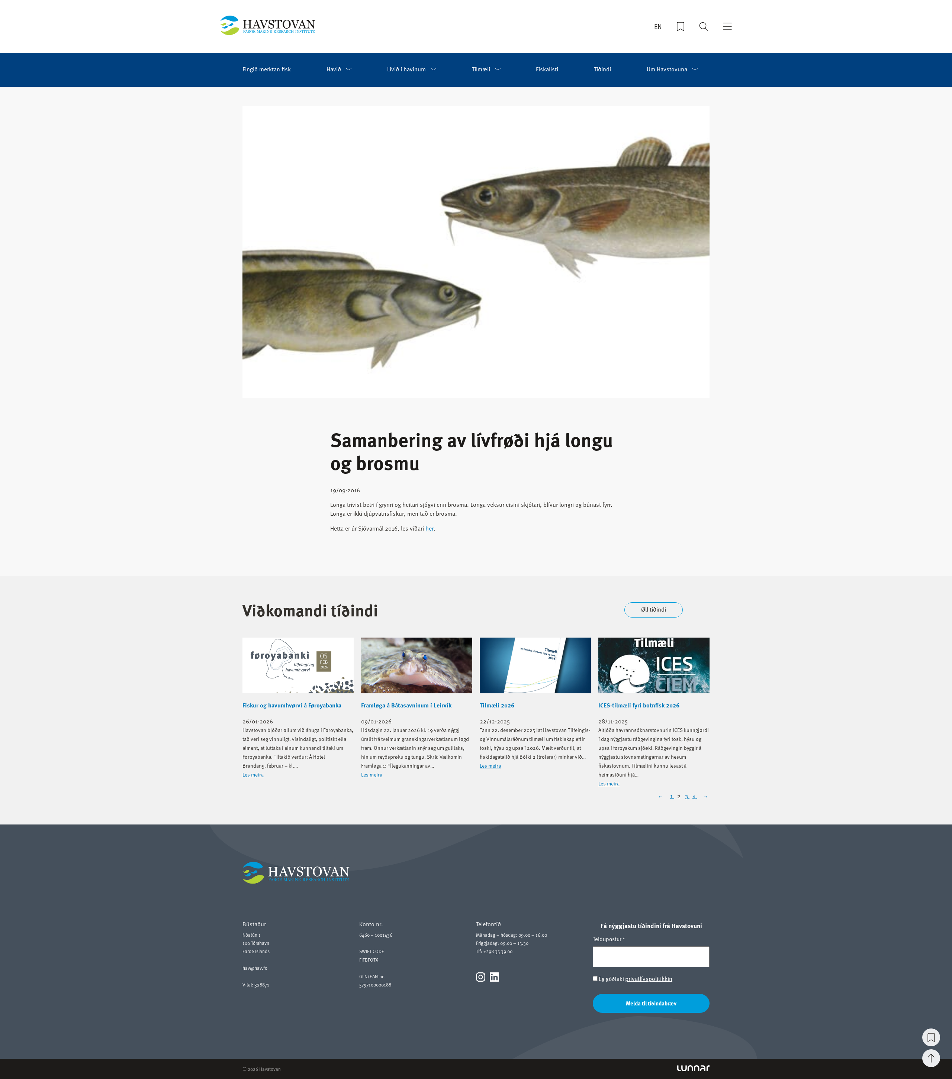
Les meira (253, 774)
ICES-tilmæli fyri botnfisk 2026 (638, 705)
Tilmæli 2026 (497, 705)
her (429, 528)
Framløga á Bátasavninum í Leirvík (406, 705)
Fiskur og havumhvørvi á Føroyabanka (291, 705)
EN (658, 26)
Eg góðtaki (635, 978)
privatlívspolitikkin (648, 978)
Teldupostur (609, 939)
